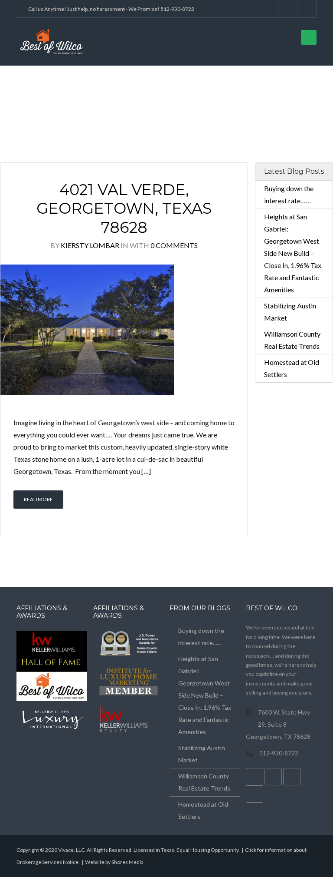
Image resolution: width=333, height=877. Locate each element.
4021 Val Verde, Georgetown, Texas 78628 (124, 208)
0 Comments (174, 245)
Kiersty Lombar (90, 245)
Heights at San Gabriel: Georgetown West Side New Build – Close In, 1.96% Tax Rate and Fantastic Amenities (292, 253)
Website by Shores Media (114, 862)
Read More (38, 499)
